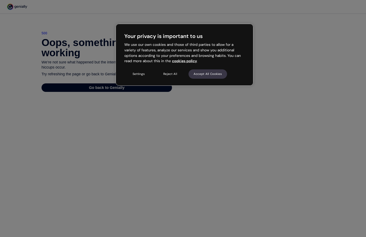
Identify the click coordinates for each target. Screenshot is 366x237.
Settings (139, 74)
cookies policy (184, 61)
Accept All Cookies (208, 74)
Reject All (170, 74)
